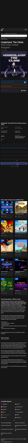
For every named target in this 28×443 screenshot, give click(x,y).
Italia (4, 412)
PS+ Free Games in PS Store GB (21, 430)
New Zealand (20, 412)
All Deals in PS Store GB (20, 422)
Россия (5, 417)
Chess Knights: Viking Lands (20, 233)
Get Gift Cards (5, 90)
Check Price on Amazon (7, 86)
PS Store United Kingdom (6, 422)
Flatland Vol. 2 (3, 213)
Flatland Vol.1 (17, 290)
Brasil (18, 404)
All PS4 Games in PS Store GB (6, 434)
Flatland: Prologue (4, 271)
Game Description (4, 39)
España (5, 409)
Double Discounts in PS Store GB (21, 426)
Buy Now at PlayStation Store (8, 82)
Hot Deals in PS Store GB (6, 425)
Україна (19, 417)
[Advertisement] (14, 14)
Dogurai (2, 290)
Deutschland (20, 406)
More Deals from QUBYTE (20, 38)
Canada (5, 406)
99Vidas (2, 233)
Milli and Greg (3, 252)
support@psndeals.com (7, 441)
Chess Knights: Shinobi (19, 213)
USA (18, 414)
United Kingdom (6, 414)
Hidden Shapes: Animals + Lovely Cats (20, 272)
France (18, 409)
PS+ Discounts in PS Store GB (7, 429)
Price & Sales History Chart (10, 38)
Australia (5, 404)
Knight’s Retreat (18, 252)
